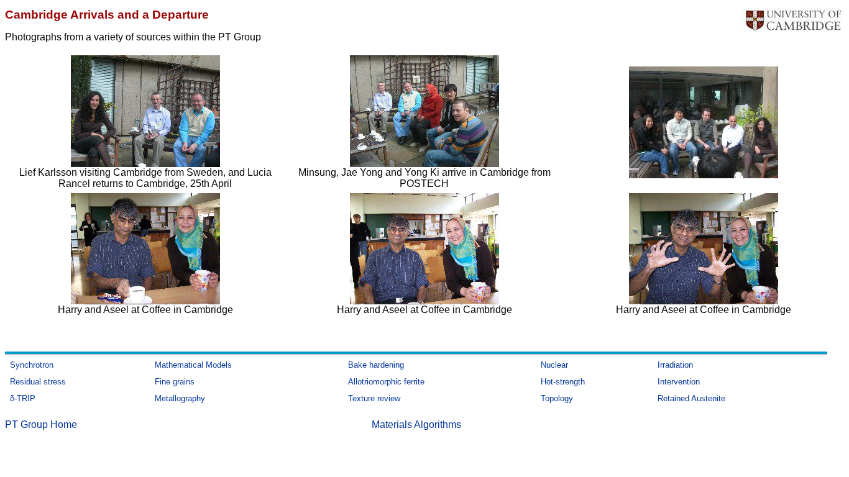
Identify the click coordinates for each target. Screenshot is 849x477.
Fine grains (175, 381)
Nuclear (554, 365)
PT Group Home (41, 424)
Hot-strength (563, 381)
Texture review (374, 398)
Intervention (679, 381)
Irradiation (675, 365)
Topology (557, 398)
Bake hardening (376, 365)
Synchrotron (31, 365)
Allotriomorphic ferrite (386, 381)
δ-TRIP (22, 398)
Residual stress (38, 381)
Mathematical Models (193, 365)
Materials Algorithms (416, 424)
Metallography (180, 398)
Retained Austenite (691, 398)
